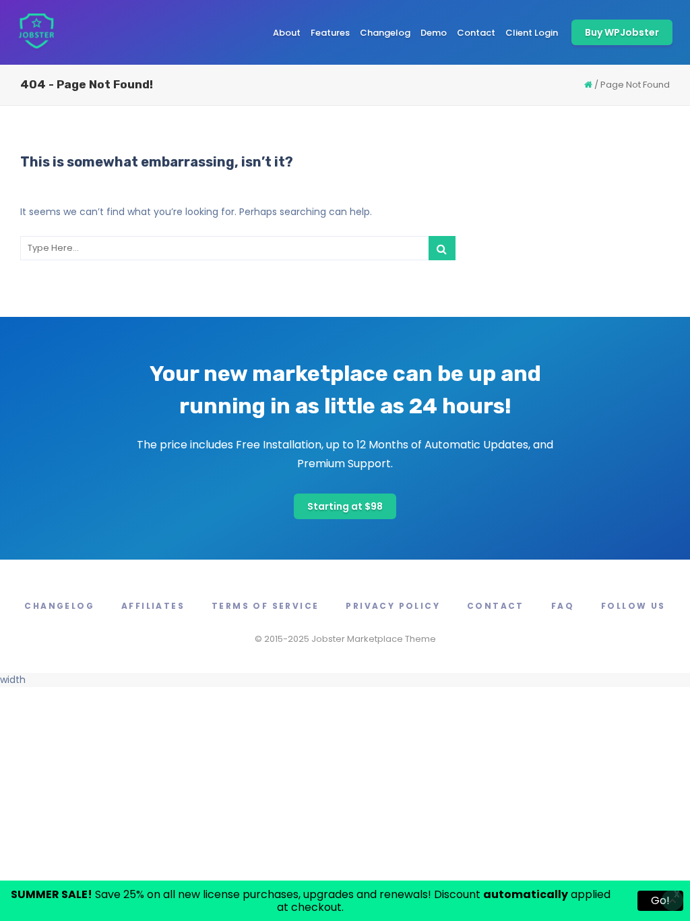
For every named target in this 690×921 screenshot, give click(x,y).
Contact (476, 32)
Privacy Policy (393, 606)
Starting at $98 (345, 506)
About (287, 32)
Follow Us (633, 606)
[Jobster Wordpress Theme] (36, 32)
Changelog (385, 32)
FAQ (562, 606)
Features (330, 32)
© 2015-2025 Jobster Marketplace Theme (345, 638)
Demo (433, 32)
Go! (660, 900)
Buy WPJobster (622, 32)
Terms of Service (265, 606)
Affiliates (153, 606)
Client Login (531, 32)
